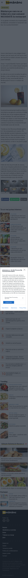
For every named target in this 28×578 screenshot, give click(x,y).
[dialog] (14, 289)
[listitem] (14, 298)
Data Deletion (5, 307)
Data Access (14, 307)
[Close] (24, 270)
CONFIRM (9, 302)
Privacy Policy (22, 307)
